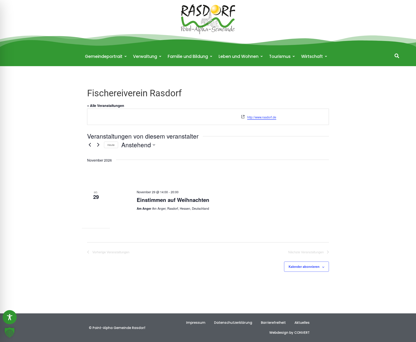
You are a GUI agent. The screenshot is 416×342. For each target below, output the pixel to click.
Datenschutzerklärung (233, 322)
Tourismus (280, 56)
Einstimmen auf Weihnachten (173, 199)
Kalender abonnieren (304, 266)
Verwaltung (145, 56)
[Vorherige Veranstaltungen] (89, 144)
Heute (111, 145)
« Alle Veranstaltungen (105, 105)
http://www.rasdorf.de (261, 117)
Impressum (195, 322)
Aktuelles (302, 322)
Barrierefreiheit (273, 322)
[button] (397, 56)
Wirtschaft (312, 56)
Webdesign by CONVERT (289, 332)
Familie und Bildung (188, 56)
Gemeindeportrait (103, 56)
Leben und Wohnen (238, 56)
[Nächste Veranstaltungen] (98, 144)
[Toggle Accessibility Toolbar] (9, 317)
